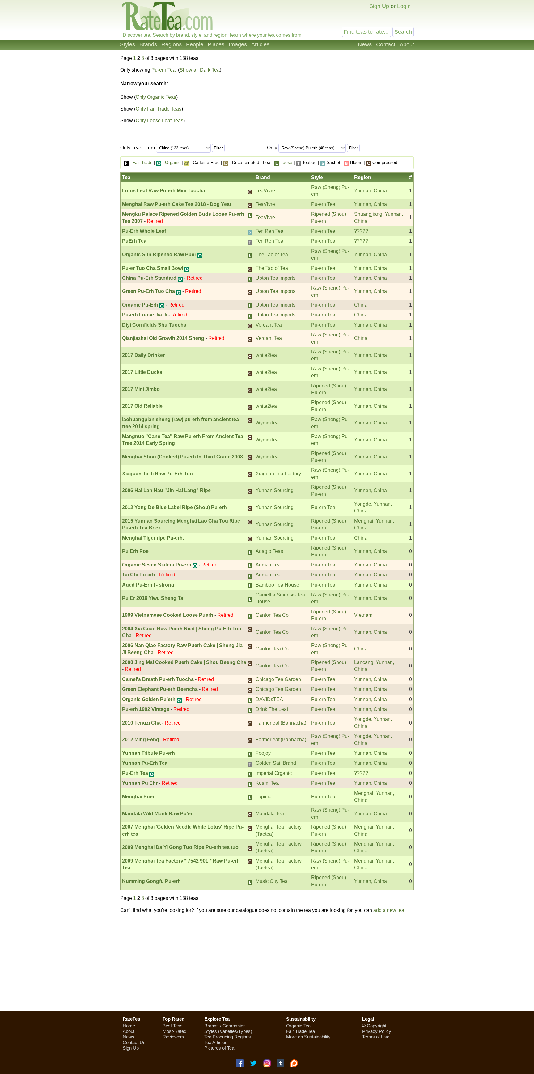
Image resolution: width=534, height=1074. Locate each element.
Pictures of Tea (219, 1048)
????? (361, 231)
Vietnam (363, 615)
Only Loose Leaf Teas (159, 120)
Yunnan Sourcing (275, 490)
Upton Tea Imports (275, 278)
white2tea (266, 355)
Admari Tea (268, 564)
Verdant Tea (269, 325)
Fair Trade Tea (300, 1031)
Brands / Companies (225, 1025)
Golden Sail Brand (276, 763)
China (360, 304)
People (194, 44)
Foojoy (263, 753)
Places (216, 44)
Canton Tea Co (272, 615)
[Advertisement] (362, 101)
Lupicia (264, 796)
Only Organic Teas (156, 97)
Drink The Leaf (272, 709)
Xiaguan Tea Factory (278, 473)
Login (404, 6)
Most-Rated (174, 1031)
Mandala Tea (270, 813)
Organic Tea (298, 1025)
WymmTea (267, 422)
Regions (171, 44)
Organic (172, 162)
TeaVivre (265, 190)
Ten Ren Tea (269, 231)
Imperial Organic (274, 773)
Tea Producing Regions (227, 1036)
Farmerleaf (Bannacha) (281, 722)
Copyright (376, 1025)
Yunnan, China (370, 190)
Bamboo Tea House (277, 584)
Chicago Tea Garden (278, 679)
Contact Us (134, 1042)
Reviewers (173, 1036)
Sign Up (379, 6)
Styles (127, 44)
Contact (385, 44)
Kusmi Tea (267, 783)
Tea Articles (215, 1042)
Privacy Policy (376, 1031)
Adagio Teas (269, 551)
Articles (260, 44)
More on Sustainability (308, 1036)
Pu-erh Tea (163, 70)
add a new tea (388, 910)
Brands (148, 44)
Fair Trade (142, 162)
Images (238, 44)
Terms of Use (375, 1036)
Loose (286, 162)
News (365, 44)
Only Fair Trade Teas (158, 108)
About (407, 44)
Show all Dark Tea (200, 70)
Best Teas (173, 1025)
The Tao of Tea (272, 254)
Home (129, 1025)
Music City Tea (272, 881)
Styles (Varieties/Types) (228, 1031)
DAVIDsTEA (269, 699)
